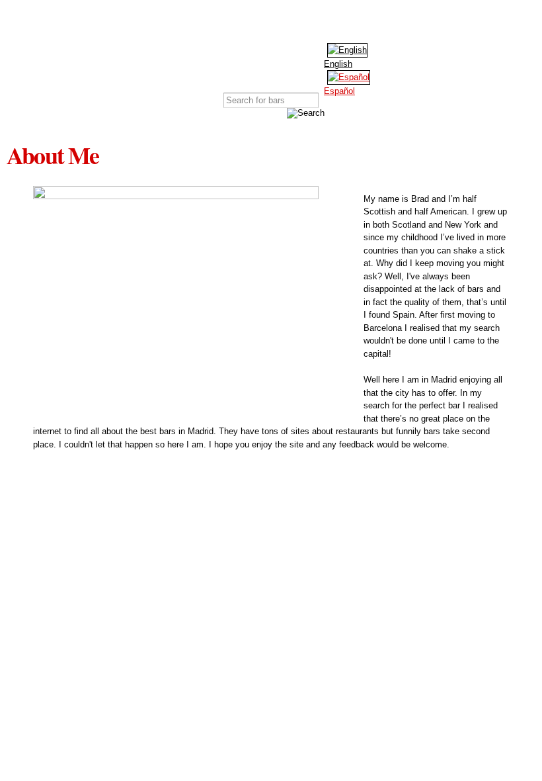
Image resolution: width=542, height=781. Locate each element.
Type (295, 53)
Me (417, 53)
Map (172, 53)
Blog (355, 53)
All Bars (111, 53)
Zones (233, 53)
